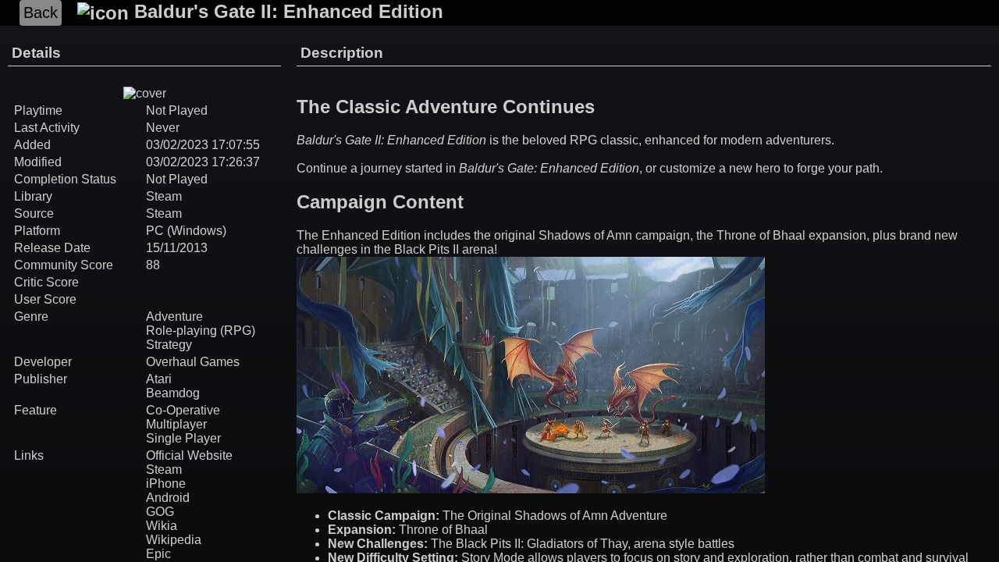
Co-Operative (183, 410)
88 (153, 265)
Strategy (169, 344)
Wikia (161, 525)
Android (168, 497)
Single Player (183, 438)
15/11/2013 (177, 247)
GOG (160, 511)
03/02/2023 (177, 144)
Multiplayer (176, 424)
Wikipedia (173, 539)
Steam (164, 196)
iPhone (166, 483)
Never (163, 127)
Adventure (174, 316)
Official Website (189, 455)
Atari (159, 379)
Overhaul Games (193, 361)
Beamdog (173, 393)
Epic (158, 553)
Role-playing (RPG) (200, 330)
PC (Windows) (186, 230)
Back (40, 12)
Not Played (177, 179)
